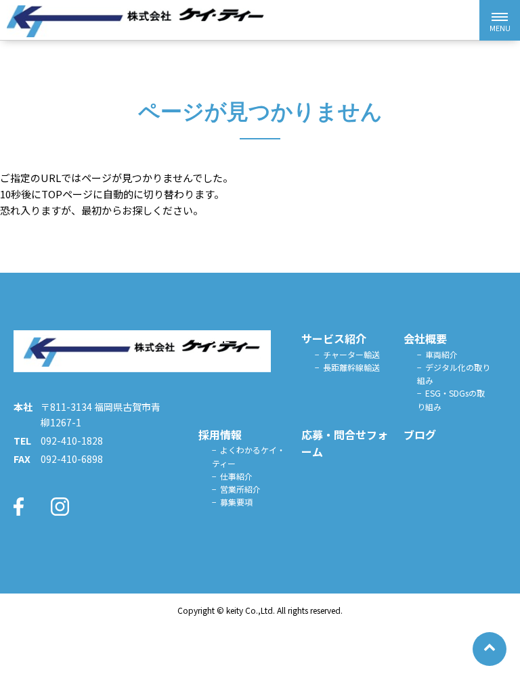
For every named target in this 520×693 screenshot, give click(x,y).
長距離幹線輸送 (351, 367)
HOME (214, 338)
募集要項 (236, 502)
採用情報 (220, 434)
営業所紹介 (240, 489)
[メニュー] (499, 20)
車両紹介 (441, 354)
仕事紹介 (236, 476)
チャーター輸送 (351, 354)
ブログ (420, 434)
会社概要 (425, 338)
